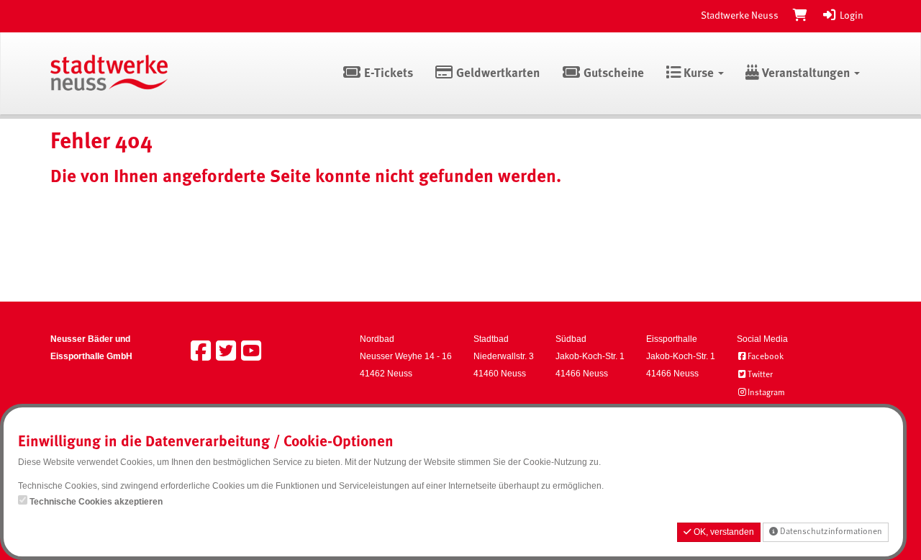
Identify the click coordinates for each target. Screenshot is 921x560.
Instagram (766, 393)
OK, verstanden (722, 532)
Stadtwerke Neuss (740, 16)
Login (850, 16)
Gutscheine (612, 74)
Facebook (766, 357)
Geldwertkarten (496, 74)
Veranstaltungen (806, 74)
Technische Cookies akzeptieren (96, 502)
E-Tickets (387, 74)
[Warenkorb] (800, 16)
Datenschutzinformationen (830, 532)
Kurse (699, 74)
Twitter (760, 375)
